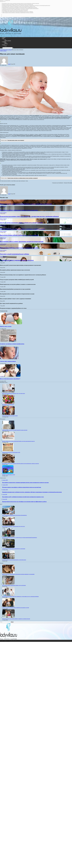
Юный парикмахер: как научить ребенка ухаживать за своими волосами (22, 229)
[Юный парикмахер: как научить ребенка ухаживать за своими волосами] (8, 617)
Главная (3, 37)
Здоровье (4, 41)
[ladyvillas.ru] (10, 33)
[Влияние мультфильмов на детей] (8, 473)
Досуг (5, 45)
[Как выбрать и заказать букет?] (8, 403)
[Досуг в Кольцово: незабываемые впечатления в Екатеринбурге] (8, 513)
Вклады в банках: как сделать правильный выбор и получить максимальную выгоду (18, 441)
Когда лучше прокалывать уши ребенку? (10, 379)
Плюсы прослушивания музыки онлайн (10, 415)
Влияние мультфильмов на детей (8, 474)
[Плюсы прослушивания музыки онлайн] (8, 414)
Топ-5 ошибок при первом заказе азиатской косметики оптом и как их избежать (17, 11)
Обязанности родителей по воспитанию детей (11, 452)
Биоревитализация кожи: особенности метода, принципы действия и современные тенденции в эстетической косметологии (26, 5)
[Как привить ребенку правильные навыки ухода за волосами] (8, 584)
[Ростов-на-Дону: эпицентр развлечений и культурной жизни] (8, 558)
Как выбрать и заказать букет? (8, 404)
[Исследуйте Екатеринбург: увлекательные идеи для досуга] (8, 525)
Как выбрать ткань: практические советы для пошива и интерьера (15, 10)
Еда (5, 39)
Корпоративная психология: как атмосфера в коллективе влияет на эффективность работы (19, 7)
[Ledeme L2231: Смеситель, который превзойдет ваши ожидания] (8, 428)
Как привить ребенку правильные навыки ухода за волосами (19, 210)
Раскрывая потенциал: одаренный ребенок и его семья (17, 260)
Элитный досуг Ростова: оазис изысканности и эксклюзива (13, 548)
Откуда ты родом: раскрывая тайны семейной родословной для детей (21, 223)
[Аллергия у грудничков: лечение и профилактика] (8, 341)
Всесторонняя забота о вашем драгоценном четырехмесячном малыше (21, 241)
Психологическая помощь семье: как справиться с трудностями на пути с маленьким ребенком (29, 216)
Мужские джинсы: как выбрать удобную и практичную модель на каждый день (17, 4)
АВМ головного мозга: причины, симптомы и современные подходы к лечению (17, 12)
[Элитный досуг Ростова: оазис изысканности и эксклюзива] (8, 547)
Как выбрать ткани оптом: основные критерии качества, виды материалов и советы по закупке (20, 3)
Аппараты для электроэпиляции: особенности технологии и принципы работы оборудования (20, 8)
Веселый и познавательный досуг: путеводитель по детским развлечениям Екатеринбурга (19, 537)
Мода (5, 42)
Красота (6, 43)
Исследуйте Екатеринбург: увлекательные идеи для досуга (13, 526)
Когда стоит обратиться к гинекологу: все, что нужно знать (13, 393)
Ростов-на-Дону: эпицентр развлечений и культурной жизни (14, 559)
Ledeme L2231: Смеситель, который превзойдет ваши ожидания (14, 430)
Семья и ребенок (7, 40)
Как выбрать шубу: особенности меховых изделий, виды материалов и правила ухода (18, 6)
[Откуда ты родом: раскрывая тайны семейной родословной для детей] (8, 606)
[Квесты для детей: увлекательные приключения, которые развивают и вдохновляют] (8, 572)
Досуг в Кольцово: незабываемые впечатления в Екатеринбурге (14, 515)
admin (9, 64)
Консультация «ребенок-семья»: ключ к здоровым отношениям (19, 248)
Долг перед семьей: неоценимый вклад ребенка (14, 254)
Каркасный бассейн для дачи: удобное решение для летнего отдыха (15, 9)
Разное (3, 44)
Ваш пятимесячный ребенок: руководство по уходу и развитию (19, 235)
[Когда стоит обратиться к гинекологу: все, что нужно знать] (8, 392)
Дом (3, 38)
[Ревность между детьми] (11, 323)
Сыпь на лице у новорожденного (8, 361)
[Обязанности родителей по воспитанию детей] (8, 451)
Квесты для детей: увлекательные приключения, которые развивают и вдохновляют (26, 204)
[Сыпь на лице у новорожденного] (9, 358)
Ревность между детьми (5, 326)
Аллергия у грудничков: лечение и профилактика (12, 344)
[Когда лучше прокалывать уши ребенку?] (10, 376)
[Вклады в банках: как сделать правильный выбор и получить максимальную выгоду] (8, 439)
